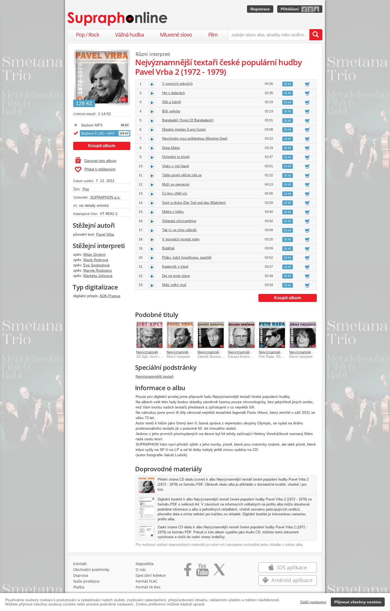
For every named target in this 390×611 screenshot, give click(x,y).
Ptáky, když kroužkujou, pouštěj (186, 258)
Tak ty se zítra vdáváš (179, 230)
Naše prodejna (86, 581)
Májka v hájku (173, 212)
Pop (86, 189)
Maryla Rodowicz (97, 270)
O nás (141, 569)
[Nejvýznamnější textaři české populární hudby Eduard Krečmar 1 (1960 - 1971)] (241, 335)
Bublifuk (168, 248)
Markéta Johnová (97, 276)
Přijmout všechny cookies (357, 602)
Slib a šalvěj (171, 102)
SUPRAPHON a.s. (105, 197)
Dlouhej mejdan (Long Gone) (184, 129)
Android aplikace (291, 580)
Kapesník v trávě (175, 267)
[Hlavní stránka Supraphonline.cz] (118, 18)
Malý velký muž (174, 285)
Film (213, 34)
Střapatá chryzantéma (179, 221)
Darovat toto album (100, 161)
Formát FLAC (147, 581)
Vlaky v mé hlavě (175, 166)
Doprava (80, 575)
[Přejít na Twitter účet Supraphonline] (219, 571)
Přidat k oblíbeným (100, 169)
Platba (78, 587)
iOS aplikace (291, 567)
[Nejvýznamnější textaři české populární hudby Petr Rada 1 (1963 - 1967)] (272, 335)
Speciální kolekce (151, 575)
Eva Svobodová (96, 265)
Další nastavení (313, 602)
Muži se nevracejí (175, 184)
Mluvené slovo (176, 34)
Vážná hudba (129, 34)
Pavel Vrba (105, 234)
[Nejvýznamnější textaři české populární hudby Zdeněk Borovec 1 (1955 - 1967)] (211, 335)
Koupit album (101, 145)
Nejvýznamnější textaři (155, 376)
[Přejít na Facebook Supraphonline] (188, 571)
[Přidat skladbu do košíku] (307, 84)
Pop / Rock (87, 34)
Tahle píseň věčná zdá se (182, 175)
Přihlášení (290, 9)
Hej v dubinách (173, 93)
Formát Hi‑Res (148, 587)
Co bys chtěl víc (174, 193)
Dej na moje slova (176, 276)
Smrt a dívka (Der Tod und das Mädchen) (194, 203)
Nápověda (145, 563)
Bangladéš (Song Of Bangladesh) (187, 120)
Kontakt (80, 563)
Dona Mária (171, 148)
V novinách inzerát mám (181, 239)
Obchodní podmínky (91, 569)
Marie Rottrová (95, 260)
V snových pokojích (177, 84)
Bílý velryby (171, 111)
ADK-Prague (109, 296)
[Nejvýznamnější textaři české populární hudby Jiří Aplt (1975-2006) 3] (150, 335)
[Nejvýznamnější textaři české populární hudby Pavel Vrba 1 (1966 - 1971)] (180, 335)
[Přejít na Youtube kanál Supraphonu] (202, 571)
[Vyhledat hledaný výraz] (315, 34)
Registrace (260, 9)
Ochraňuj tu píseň (175, 157)
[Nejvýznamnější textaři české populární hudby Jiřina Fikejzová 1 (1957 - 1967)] (303, 335)
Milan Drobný (94, 254)
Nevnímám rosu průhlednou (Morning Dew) (194, 138)
